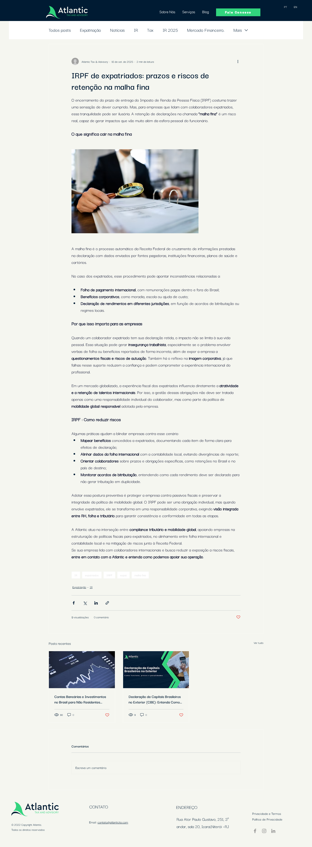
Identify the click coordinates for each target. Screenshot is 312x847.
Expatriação (90, 29)
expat (123, 575)
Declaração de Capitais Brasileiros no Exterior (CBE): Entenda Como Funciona (155, 699)
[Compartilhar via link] (107, 603)
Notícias (117, 29)
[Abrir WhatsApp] (300, 835)
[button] (189, 12)
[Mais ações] (238, 61)
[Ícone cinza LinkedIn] (273, 831)
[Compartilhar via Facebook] (73, 603)
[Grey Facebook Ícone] (255, 831)
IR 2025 (170, 29)
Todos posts (60, 29)
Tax (150, 29)
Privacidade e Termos (266, 813)
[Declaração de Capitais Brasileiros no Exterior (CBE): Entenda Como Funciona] (156, 669)
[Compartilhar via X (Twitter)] (85, 603)
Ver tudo (258, 642)
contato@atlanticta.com (113, 822)
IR (136, 29)
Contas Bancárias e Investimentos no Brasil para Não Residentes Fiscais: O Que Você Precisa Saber (80, 699)
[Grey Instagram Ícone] (264, 831)
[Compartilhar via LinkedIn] (96, 603)
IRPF (109, 575)
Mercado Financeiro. (205, 29)
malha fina (140, 575)
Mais (237, 29)
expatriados (92, 575)
